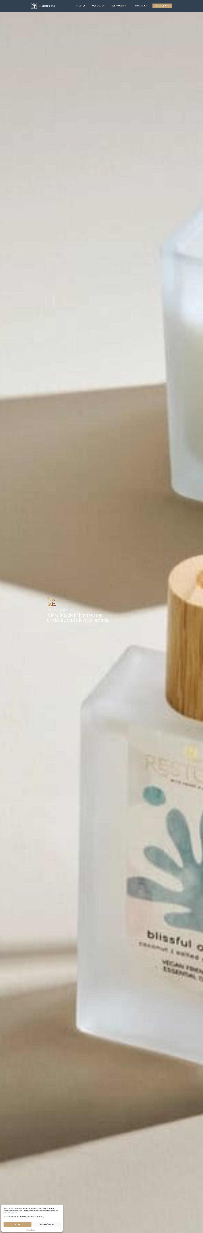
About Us (80, 5)
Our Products (118, 5)
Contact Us (141, 5)
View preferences (47, 1224)
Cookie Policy (31, 1230)
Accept (17, 1224)
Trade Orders (162, 5)
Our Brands (98, 5)
